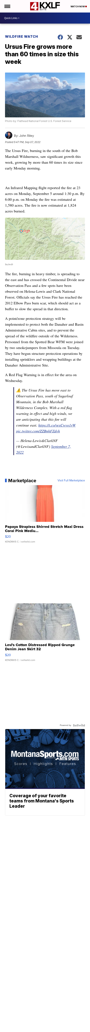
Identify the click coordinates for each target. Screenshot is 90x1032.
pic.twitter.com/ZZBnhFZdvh (38, 430)
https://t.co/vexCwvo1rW (57, 425)
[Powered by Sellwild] (79, 725)
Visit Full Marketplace (71, 480)
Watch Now (78, 6)
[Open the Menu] (7, 6)
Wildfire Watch (21, 36)
